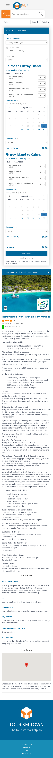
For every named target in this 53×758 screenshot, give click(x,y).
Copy (34, 22)
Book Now (26, 253)
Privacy (26, 747)
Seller (6, 22)
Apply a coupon (26, 258)
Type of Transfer (12, 48)
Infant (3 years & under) (19, 88)
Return (10, 51)
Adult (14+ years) (16, 76)
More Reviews (26, 650)
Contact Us (26, 744)
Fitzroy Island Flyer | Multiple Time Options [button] (21, 272)
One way (21, 51)
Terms (26, 750)
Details (45, 22)
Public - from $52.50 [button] (15, 73)
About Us (26, 753)
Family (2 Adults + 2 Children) (21, 94)
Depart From (11, 56)
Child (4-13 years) (16, 82)
